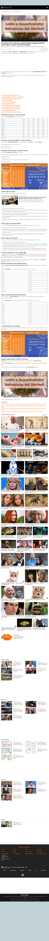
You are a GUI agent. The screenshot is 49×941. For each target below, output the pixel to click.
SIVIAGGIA (36, 896)
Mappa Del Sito (13, 870)
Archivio (29, 870)
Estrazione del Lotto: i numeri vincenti (11, 95)
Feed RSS (4, 870)
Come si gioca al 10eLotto (8, 103)
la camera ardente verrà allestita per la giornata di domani (32, 255)
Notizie (7, 867)
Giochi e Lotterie (29, 851)
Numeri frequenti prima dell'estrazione (11, 108)
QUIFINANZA (40, 896)
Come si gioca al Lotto (7, 100)
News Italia (43, 870)
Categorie (22, 870)
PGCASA (21, 896)
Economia (39, 849)
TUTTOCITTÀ (30, 896)
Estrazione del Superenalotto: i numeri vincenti (13, 97)
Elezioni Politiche (29, 853)
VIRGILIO (6, 896)
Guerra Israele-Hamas (42, 853)
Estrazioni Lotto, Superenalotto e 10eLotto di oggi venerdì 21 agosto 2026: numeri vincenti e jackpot (23, 404)
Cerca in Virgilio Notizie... (18, 867)
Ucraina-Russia (16, 853)
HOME (2, 14)
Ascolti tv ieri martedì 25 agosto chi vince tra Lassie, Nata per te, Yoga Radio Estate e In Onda (22, 411)
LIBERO (3, 896)
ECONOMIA (39, 741)
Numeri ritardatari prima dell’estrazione (11, 107)
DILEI (33, 896)
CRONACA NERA (40, 701)
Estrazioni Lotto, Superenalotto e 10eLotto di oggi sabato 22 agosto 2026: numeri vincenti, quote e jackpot (23, 409)
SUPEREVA (24, 897)
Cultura (3, 851)
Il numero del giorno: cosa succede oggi (11, 105)
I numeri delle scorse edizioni (9, 110)
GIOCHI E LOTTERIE (7, 14)
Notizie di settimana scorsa (5, 859)
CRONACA (15, 788)
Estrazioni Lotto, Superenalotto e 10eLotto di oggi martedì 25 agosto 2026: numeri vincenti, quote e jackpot (23, 406)
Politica (15, 849)
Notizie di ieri (4, 855)
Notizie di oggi (4, 853)
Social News (39, 851)
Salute (14, 851)
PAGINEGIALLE (10, 896)
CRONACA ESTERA (16, 674)
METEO (14, 821)
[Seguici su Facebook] (23, 875)
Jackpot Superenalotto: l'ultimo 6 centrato (11, 112)
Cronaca (3, 849)
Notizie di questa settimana (4, 857)
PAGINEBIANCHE (25, 896)
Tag (36, 870)
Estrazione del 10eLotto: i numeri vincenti (11, 98)
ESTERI (14, 741)
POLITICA (39, 661)
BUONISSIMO (45, 896)
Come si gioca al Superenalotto (9, 102)
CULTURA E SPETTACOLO (17, 794)
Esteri (26, 849)
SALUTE (14, 661)
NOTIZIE (8, 7)
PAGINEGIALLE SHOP (16, 896)
